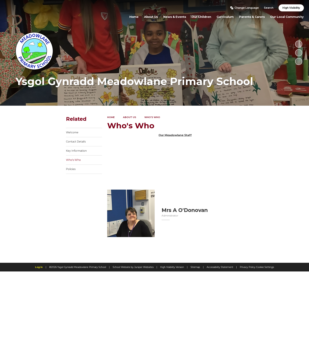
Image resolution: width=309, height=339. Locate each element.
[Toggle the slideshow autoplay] (298, 44)
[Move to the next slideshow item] (298, 61)
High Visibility (291, 7)
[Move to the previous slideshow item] (298, 52)
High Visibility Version (172, 267)
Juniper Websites (144, 267)
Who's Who (152, 117)
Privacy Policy (247, 267)
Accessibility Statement (220, 267)
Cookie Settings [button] (265, 267)
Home (111, 117)
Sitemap (195, 267)
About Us (129, 117)
